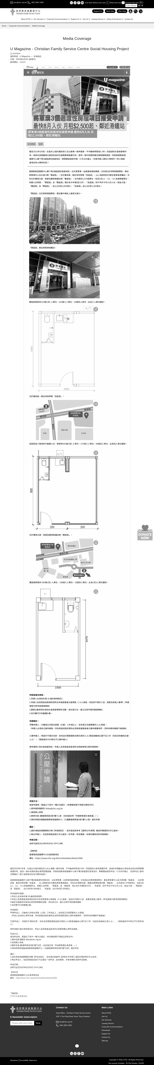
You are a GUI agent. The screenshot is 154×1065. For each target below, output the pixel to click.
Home (4, 26)
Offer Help (122, 11)
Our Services (107, 1020)
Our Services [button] (39, 19)
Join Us (104, 1016)
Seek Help (110, 11)
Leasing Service (108, 1023)
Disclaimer (14, 1060)
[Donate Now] (145, 533)
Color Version (131, 5)
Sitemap (105, 1041)
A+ (141, 3)
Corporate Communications (19, 26)
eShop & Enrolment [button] (114, 19)
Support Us (98, 11)
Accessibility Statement (28, 1060)
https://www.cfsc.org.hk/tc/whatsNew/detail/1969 (36, 978)
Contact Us (129, 19)
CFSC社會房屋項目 (18, 996)
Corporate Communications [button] (57, 19)
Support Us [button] (75, 19)
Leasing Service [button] (97, 19)
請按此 (23, 62)
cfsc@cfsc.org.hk (20, 2)
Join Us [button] (85, 19)
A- (107, 2)
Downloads (106, 1030)
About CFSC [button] (26, 19)
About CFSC (106, 1013)
